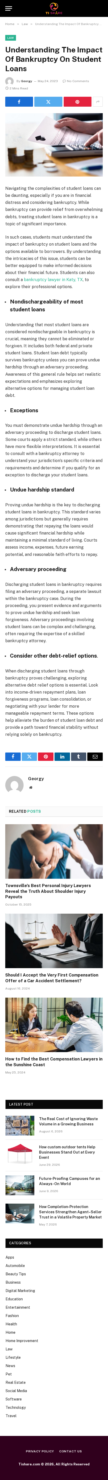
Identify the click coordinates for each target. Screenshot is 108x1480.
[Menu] (8, 8)
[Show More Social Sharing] (98, 102)
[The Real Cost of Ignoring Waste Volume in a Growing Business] (20, 1126)
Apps (10, 1257)
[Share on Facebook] (19, 102)
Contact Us (70, 1451)
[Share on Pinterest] (77, 102)
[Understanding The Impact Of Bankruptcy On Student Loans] (54, 145)
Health (11, 1324)
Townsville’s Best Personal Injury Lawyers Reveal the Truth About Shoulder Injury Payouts (48, 891)
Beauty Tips (16, 1274)
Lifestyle (13, 1357)
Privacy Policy (40, 1451)
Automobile (15, 1266)
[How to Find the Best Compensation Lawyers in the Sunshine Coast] (54, 1025)
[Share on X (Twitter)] (48, 102)
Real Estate (16, 1382)
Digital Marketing (20, 1291)
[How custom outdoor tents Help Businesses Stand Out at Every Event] (20, 1154)
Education (14, 1299)
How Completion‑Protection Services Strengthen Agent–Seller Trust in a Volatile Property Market (70, 1212)
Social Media (16, 1391)
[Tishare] (54, 8)
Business (13, 1282)
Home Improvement (22, 1341)
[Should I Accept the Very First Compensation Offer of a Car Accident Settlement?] (54, 941)
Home (10, 1332)
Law (10, 37)
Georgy (26, 81)
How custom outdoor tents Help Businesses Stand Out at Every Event (67, 1152)
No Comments (78, 81)
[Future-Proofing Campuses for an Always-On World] (20, 1185)
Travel (11, 1416)
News (10, 1366)
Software (14, 1399)
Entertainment (18, 1307)
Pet (9, 1374)
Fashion (12, 1316)
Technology (16, 1407)
